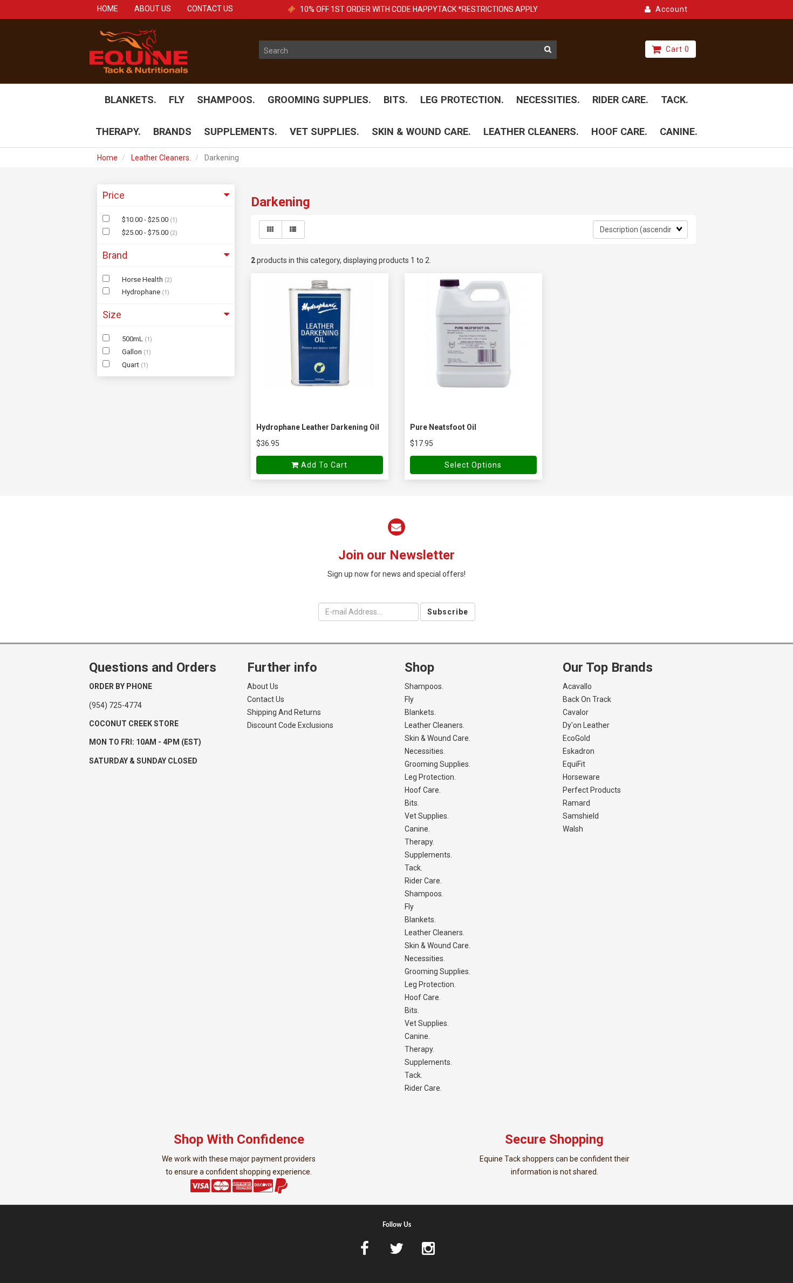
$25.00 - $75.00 (146, 232)
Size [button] (111, 314)
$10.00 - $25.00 (146, 219)
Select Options (473, 465)
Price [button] (113, 195)
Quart (131, 365)
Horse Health (143, 279)
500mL (133, 339)
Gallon (132, 352)
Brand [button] (114, 255)
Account (669, 9)
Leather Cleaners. (161, 157)
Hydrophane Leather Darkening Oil (317, 427)
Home (107, 157)
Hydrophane (142, 292)
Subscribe (447, 611)
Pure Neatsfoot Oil (443, 427)
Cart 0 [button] (675, 49)
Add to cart (323, 465)
